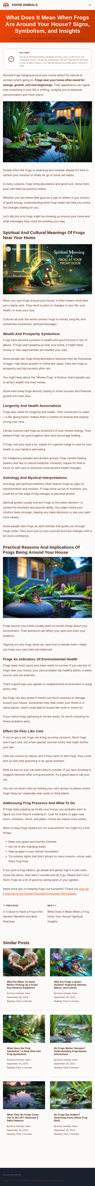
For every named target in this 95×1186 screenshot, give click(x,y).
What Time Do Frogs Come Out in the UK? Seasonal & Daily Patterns (23, 1117)
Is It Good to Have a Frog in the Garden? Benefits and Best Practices (23, 913)
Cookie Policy (22, 1180)
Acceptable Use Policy (39, 1180)
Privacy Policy (9, 1180)
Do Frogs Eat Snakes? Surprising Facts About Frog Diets (70, 1117)
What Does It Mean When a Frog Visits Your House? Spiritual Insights (68, 913)
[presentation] (24, 962)
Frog (47, 11)
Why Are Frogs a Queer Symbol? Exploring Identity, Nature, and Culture (70, 984)
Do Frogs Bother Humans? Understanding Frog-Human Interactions (70, 1051)
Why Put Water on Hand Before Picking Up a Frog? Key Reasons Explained (22, 984)
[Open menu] (89, 5)
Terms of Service (57, 1180)
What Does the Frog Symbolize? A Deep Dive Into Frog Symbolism (24, 1051)
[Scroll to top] (88, 1165)
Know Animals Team (23, 38)
